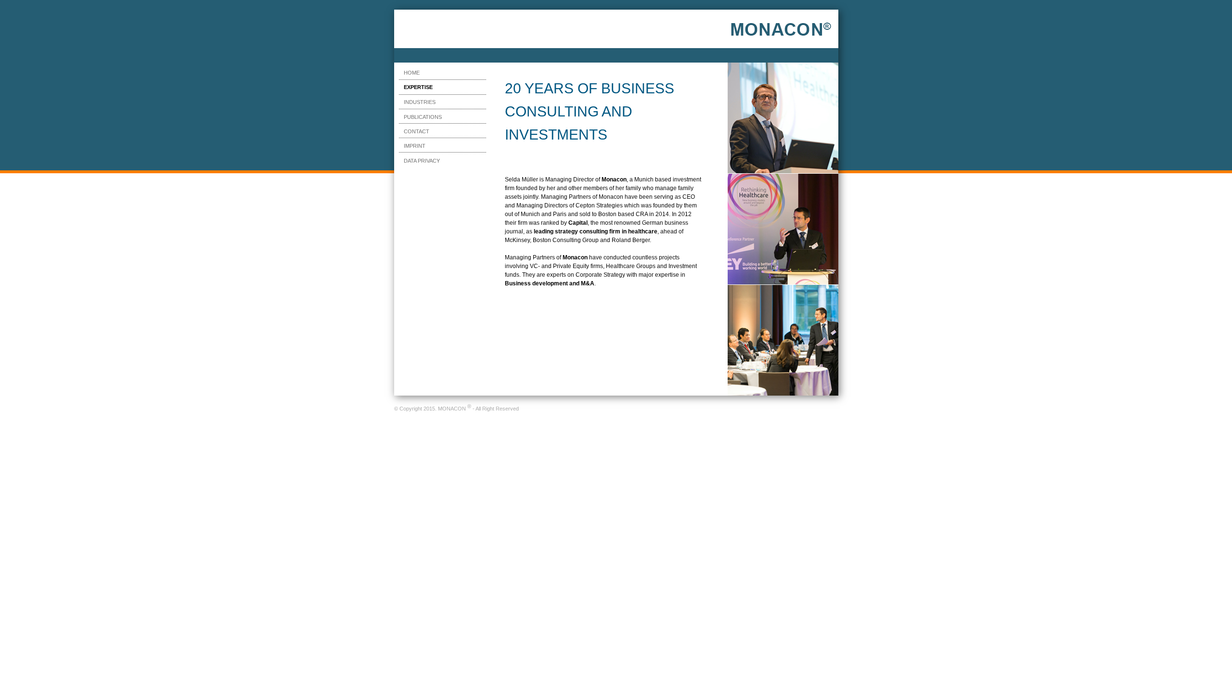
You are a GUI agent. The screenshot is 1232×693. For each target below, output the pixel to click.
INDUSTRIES (420, 102)
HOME (412, 73)
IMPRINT (414, 146)
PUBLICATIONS (423, 117)
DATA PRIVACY (422, 161)
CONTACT (416, 131)
